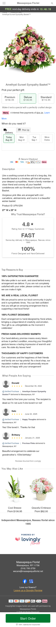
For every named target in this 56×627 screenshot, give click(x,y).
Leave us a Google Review (28, 590)
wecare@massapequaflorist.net (28, 571)
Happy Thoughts (29, 419)
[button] (49, 620)
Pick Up (25, 129)
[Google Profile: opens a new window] (31, 581)
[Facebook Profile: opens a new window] (25, 581)
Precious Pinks (28, 443)
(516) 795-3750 (28, 568)
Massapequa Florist (28, 3)
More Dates (47, 138)
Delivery (9, 132)
